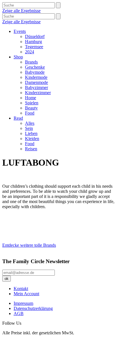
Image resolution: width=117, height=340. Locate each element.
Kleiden (32, 138)
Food (29, 113)
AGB (19, 313)
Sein (29, 128)
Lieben (31, 133)
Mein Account (26, 293)
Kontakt (21, 288)
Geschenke (35, 67)
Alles (29, 123)
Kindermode (36, 77)
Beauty (31, 107)
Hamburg (33, 41)
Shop (18, 56)
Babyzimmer (36, 87)
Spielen (31, 102)
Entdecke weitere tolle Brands (29, 245)
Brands (31, 62)
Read (18, 118)
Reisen (31, 148)
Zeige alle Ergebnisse (21, 10)
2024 (29, 51)
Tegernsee (34, 46)
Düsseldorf (35, 36)
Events (20, 31)
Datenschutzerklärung (33, 308)
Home (30, 97)
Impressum (23, 303)
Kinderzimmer (38, 92)
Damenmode (36, 82)
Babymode (35, 72)
